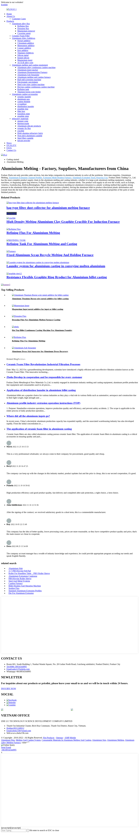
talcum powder (23, 140)
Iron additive (22, 50)
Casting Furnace (16, 583)
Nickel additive (23, 41)
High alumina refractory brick (30, 133)
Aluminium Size (99, 740)
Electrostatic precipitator (27, 82)
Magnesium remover (26, 31)
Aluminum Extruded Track (83, 177)
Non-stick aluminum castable (29, 136)
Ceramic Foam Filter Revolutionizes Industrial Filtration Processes (43, 364)
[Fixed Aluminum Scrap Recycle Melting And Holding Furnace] (11, 251)
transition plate (23, 114)
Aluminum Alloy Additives (23, 38)
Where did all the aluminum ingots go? (28, 416)
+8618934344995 (8, 750)
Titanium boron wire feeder (29, 92)
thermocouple (23, 123)
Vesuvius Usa (102, 177)
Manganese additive (25, 45)
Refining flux (23, 26)
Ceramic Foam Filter (21, 36)
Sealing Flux (14, 588)
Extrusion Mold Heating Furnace (57, 177)
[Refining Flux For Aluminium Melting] (14, 229)
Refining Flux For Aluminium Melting (33, 233)
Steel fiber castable (25, 138)
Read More (11, 213)
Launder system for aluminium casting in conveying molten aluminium (56, 266)
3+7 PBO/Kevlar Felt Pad (20, 571)
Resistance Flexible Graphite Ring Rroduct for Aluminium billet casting (57, 277)
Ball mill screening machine (29, 79)
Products (10, 21)
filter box (21, 111)
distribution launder (25, 106)
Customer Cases (19, 19)
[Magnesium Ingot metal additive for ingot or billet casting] (20, 305)
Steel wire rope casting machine (31, 84)
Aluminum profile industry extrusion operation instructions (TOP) (43, 403)
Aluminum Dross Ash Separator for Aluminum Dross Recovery (40, 351)
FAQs (9, 148)
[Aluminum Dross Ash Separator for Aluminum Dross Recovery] (24, 348)
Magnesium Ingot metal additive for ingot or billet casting (37, 309)
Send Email (6, 747)
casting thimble (23, 101)
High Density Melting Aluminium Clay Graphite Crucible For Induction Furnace (63, 221)
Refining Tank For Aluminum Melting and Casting (42, 244)
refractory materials (20, 118)
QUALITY (11, 145)
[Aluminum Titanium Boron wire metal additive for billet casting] (40, 295)
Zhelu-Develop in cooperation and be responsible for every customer (44, 377)
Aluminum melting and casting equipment (30, 65)
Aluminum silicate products (29, 126)
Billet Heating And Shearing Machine (25, 586)
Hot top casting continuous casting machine (36, 87)
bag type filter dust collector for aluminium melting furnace (48, 207)
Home (9, 14)
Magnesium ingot (24, 60)
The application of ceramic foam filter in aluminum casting (39, 428)
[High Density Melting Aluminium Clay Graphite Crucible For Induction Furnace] (11, 218)
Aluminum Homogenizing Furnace (32, 72)
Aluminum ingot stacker (27, 70)
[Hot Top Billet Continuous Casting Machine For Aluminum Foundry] (15, 327)
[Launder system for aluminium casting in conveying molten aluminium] (38, 262)
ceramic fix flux (24, 128)
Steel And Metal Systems (19, 581)
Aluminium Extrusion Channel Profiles (25, 177)
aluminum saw (23, 99)
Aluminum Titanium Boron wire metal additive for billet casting (40, 299)
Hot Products (48, 738)
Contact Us (11, 150)
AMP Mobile (70, 738)
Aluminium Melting (115, 740)
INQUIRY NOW (8, 688)
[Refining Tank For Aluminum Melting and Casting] (16, 240)
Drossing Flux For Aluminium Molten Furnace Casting (36, 320)
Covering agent (24, 33)
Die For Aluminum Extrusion (21, 593)
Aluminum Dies (8, 740)
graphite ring (22, 109)
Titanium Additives (25, 53)
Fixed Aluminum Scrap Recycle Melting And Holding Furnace (50, 255)
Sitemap (59, 738)
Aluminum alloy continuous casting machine (36, 67)
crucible (20, 131)
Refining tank (23, 89)
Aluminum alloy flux (21, 23)
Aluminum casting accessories (25, 94)
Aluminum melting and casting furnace (34, 77)
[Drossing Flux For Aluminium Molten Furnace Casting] (19, 316)
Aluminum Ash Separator (28, 75)
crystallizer (22, 104)
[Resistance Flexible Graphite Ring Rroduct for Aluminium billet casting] (14, 273)
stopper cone (22, 121)
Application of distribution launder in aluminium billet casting (41, 390)
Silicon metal (23, 55)
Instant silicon (23, 58)
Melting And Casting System (28, 740)
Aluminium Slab (16, 568)
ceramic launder (24, 97)
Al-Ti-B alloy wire (25, 62)
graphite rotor (23, 116)
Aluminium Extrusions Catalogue (23, 576)
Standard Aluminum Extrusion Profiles (25, 591)
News (9, 143)
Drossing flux (23, 28)
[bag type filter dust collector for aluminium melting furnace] (33, 202)
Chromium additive (25, 43)
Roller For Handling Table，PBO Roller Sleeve (29, 573)
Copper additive (24, 48)
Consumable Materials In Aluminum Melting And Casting (66, 740)
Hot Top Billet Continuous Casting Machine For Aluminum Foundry (42, 330)
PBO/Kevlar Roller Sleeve (20, 578)
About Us (11, 16)
